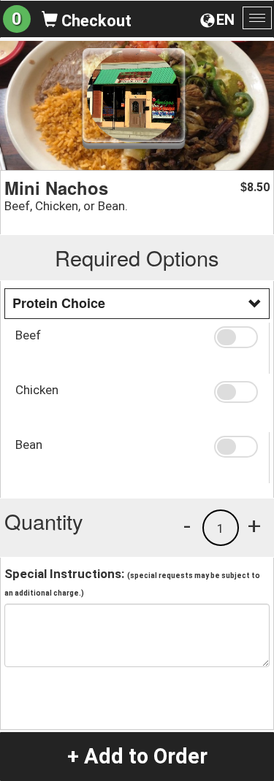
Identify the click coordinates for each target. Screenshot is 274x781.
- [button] (187, 525)
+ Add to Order (137, 756)
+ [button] (254, 525)
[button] (236, 337)
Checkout (95, 21)
